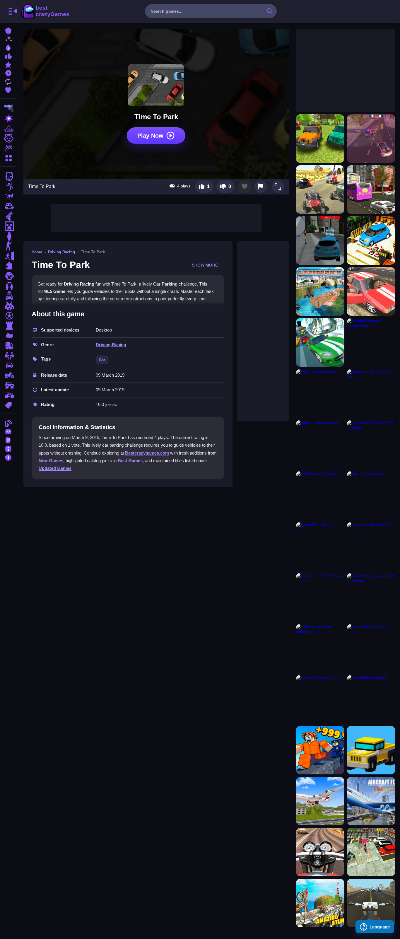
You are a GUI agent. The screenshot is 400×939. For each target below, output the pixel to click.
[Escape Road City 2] (320, 750)
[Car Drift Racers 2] (320, 699)
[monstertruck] (8, 385)
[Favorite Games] (8, 89)
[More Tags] (8, 404)
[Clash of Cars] (371, 495)
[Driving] (8, 296)
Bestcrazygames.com (147, 452)
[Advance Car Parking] (371, 240)
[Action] (8, 118)
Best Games (130, 460)
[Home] (8, 30)
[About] (8, 448)
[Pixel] (8, 306)
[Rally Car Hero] (320, 393)
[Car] (8, 206)
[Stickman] (8, 186)
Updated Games (55, 468)
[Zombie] (8, 176)
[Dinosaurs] (8, 196)
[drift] (8, 366)
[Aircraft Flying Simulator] (371, 801)
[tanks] (8, 336)
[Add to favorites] (244, 186)
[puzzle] (8, 266)
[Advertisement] (156, 217)
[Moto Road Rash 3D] (320, 852)
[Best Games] (8, 47)
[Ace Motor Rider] (371, 903)
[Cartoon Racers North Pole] (320, 342)
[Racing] (8, 148)
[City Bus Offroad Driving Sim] (371, 189)
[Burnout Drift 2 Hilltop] (320, 546)
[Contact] (8, 431)
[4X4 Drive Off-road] (320, 138)
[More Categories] (8, 157)
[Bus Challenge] (371, 699)
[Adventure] (8, 128)
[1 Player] (8, 236)
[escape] (8, 256)
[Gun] (8, 216)
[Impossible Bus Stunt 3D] (371, 546)
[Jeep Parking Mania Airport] (320, 597)
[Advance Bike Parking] (371, 852)
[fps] (8, 246)
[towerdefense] (8, 326)
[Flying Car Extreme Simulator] (320, 648)
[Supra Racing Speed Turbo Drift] (371, 597)
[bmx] (8, 395)
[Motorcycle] (8, 375)
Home (37, 252)
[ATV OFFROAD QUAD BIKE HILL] (320, 291)
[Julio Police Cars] (320, 495)
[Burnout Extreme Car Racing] (371, 342)
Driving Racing (61, 252)
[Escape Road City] (371, 750)
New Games (51, 460)
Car (102, 360)
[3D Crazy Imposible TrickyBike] (320, 903)
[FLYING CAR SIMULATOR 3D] (371, 444)
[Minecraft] (8, 226)
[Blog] (8, 423)
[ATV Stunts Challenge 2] (320, 189)
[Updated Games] (8, 81)
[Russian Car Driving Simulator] (371, 291)
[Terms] (8, 440)
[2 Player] (8, 286)
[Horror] (8, 276)
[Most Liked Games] (8, 55)
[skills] (8, 356)
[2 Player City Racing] (371, 138)
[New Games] (8, 38)
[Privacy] (8, 457)
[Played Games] (8, 72)
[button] (278, 186)
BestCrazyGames (45, 11)
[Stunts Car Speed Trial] (371, 648)
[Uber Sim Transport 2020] (320, 240)
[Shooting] (8, 108)
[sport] (8, 316)
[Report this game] (260, 186)
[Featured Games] (8, 64)
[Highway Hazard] (320, 444)
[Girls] (8, 138)
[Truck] (8, 346)
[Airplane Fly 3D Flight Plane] (320, 801)
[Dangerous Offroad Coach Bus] (371, 393)
